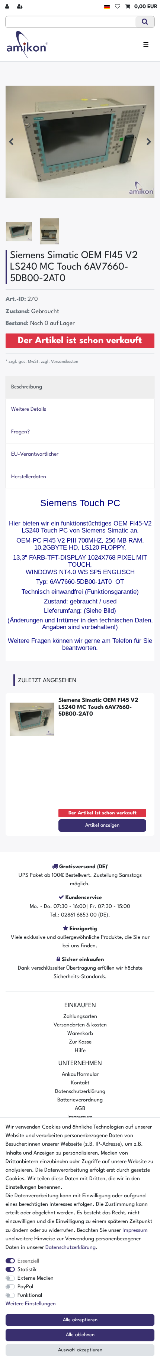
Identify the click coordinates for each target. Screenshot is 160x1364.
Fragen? (20, 431)
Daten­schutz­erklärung (70, 1247)
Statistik (27, 1269)
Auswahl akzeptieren (80, 1350)
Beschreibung (26, 387)
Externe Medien (35, 1278)
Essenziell (28, 1261)
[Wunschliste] (117, 7)
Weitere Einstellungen (31, 1303)
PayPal (25, 1286)
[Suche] (144, 21)
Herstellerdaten (28, 476)
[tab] (80, 387)
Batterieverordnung (80, 1100)
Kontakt (80, 1082)
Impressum (135, 1230)
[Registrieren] (21, 7)
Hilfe (80, 1050)
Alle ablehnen (80, 1334)
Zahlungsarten (80, 1016)
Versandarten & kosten (80, 1025)
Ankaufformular (80, 1074)
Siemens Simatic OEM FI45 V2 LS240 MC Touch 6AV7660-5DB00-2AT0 (98, 707)
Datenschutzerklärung (80, 1091)
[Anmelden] (8, 7)
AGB (80, 1108)
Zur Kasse (80, 1042)
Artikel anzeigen (102, 825)
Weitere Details (28, 409)
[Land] (107, 7)
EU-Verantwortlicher (34, 454)
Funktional (29, 1295)
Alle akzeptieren (80, 1320)
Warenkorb (80, 1033)
